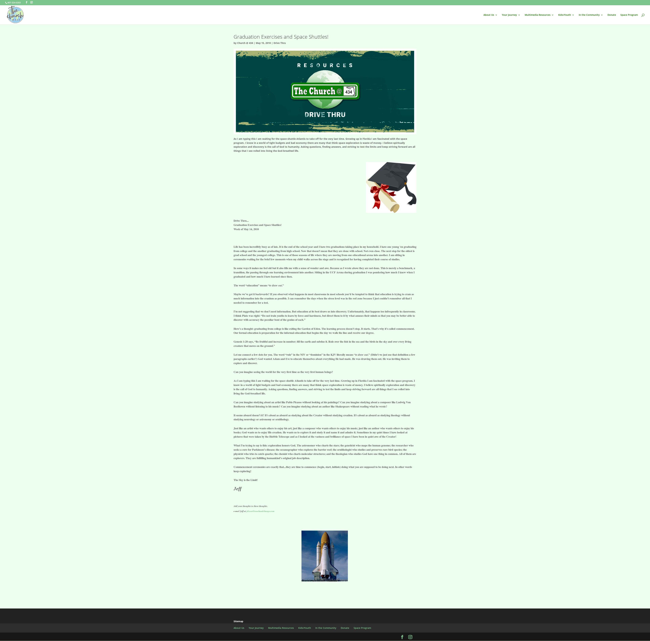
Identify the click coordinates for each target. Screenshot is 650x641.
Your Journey (509, 15)
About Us (488, 15)
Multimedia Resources (537, 15)
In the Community (589, 15)
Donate (612, 15)
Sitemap (238, 621)
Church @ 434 (245, 43)
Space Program (629, 15)
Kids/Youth (564, 15)
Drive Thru (280, 43)
